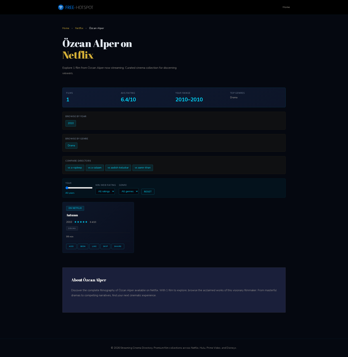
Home (286, 7)
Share (117, 246)
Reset (148, 191)
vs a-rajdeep (75, 167)
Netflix (79, 28)
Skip (105, 246)
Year (68, 183)
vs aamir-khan (143, 167)
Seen (83, 246)
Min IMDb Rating (106, 185)
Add (71, 246)
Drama (71, 145)
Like (94, 246)
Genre (123, 185)
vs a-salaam (95, 167)
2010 (71, 123)
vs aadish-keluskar (118, 167)
